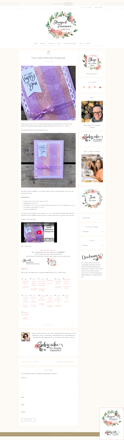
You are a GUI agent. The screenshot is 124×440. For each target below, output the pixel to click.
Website (23, 412)
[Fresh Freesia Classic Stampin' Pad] (50, 301)
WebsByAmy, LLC (70, 434)
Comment (24, 377)
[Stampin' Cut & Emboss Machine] (58, 283)
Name (23, 397)
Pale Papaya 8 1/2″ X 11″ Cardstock (66, 287)
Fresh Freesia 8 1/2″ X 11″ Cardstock (25, 306)
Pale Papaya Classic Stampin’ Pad (42, 304)
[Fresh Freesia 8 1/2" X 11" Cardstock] (25, 301)
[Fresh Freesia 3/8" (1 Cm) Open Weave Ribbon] (41, 285)
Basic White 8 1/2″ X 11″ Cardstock (33, 306)
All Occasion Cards (48, 61)
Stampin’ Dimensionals (25, 318)
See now (68, 3)
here (64, 126)
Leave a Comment (48, 324)
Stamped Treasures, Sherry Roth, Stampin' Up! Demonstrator (62, 25)
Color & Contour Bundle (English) (33, 289)
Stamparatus (50, 283)
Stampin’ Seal (66, 301)
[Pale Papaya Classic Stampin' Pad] (41, 299)
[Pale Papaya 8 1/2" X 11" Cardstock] (66, 283)
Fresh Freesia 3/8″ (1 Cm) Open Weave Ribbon (41, 289)
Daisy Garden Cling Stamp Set (25, 287)
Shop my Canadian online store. (48, 250)
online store (48, 213)
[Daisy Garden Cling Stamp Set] (25, 283)
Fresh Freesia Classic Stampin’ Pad (50, 306)
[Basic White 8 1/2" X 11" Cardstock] (33, 301)
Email (23, 404)
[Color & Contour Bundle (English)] (33, 285)
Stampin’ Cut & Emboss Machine (58, 287)
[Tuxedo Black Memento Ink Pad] (58, 301)
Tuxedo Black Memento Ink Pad (58, 306)
